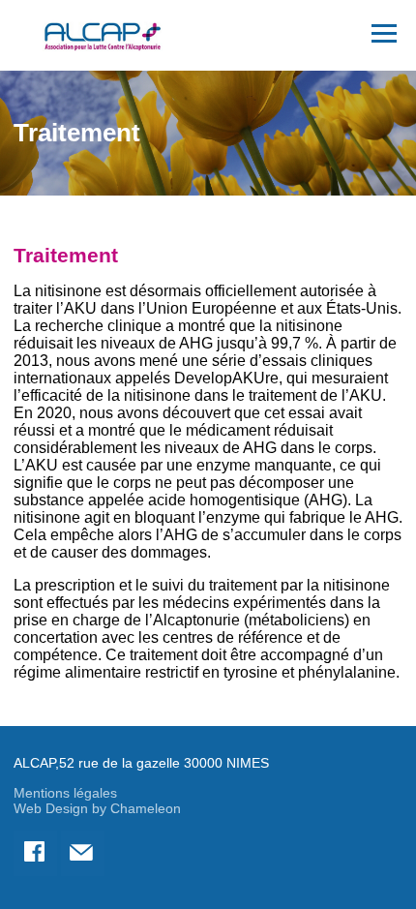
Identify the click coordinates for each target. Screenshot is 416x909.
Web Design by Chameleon (97, 808)
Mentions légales (65, 793)
